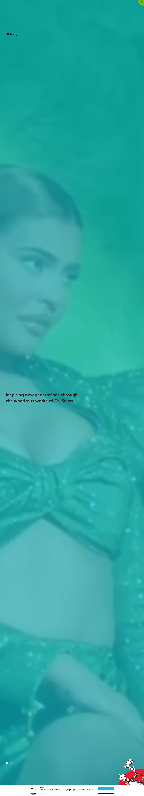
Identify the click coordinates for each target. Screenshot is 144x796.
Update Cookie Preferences (105, 791)
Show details (43, 793)
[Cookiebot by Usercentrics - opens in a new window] (33, 794)
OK (106, 788)
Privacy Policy (83, 790)
